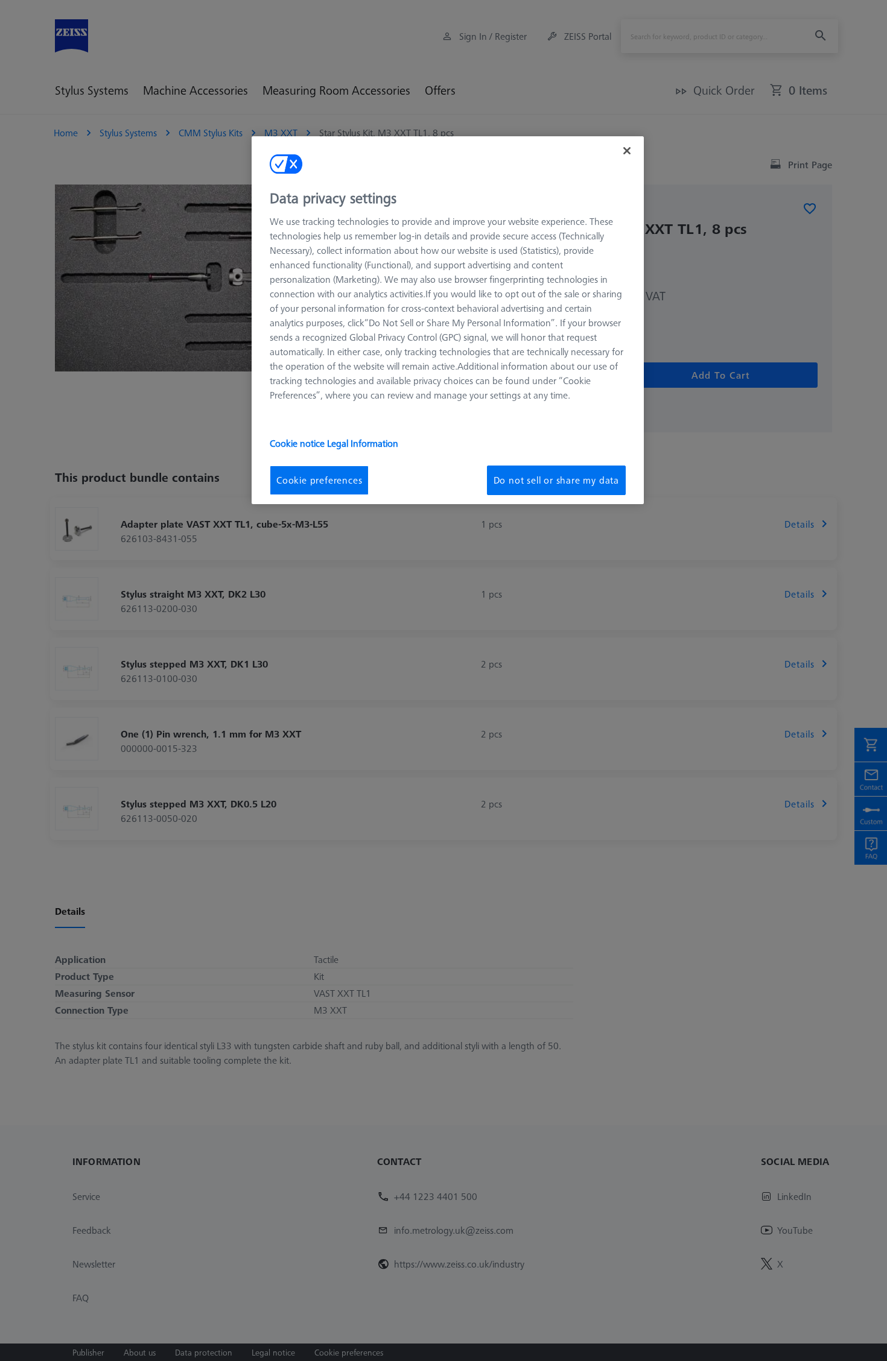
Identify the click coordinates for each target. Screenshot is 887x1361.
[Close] (627, 150)
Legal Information (362, 443)
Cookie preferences (319, 480)
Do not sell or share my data (556, 480)
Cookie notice (298, 443)
